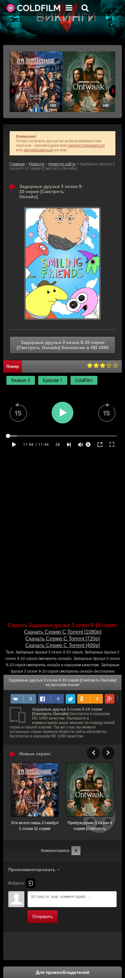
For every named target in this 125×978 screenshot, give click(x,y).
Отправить (42, 916)
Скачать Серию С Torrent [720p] (62, 638)
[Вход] (31, 883)
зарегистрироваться (86, 145)
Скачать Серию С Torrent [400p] (62, 645)
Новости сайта (61, 164)
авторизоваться (38, 150)
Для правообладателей (62, 972)
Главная (17, 164)
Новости (36, 164)
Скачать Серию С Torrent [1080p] (62, 632)
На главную (33, 8)
